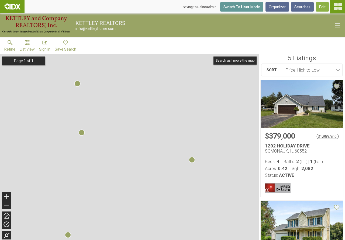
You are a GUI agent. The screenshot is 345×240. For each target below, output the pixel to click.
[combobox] (310, 70)
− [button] (7, 205)
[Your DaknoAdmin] (12, 6)
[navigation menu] (337, 6)
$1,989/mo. (327, 136)
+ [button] (6, 197)
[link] (10, 47)
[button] (27, 47)
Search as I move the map (235, 60)
